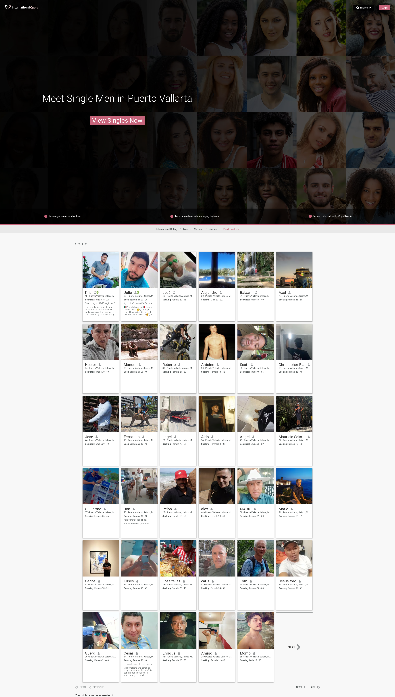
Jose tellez (171, 581)
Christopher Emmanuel (292, 365)
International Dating (166, 229)
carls (205, 581)
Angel (245, 437)
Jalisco (213, 229)
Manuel (130, 365)
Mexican (198, 229)
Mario (283, 509)
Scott (244, 365)
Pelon (167, 509)
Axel (282, 292)
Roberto (169, 365)
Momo (245, 653)
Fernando (132, 437)
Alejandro (209, 292)
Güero (90, 653)
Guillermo (93, 509)
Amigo (206, 653)
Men (185, 229)
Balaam (246, 292)
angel (167, 437)
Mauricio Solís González (292, 437)
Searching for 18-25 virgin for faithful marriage (100, 303)
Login (385, 7)
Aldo (205, 437)
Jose (89, 437)
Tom (243, 581)
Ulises (129, 581)
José (166, 292)
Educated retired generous (136, 523)
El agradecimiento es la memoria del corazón (139, 664)
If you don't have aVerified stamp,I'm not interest (139, 303)
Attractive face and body (135, 520)
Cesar (128, 653)
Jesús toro (287, 581)
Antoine (207, 365)
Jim (127, 509)
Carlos (90, 581)
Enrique (168, 653)
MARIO (245, 509)
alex (204, 509)
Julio (128, 292)
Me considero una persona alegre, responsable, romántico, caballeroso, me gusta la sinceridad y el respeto (139, 671)
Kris (88, 292)
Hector (90, 365)
